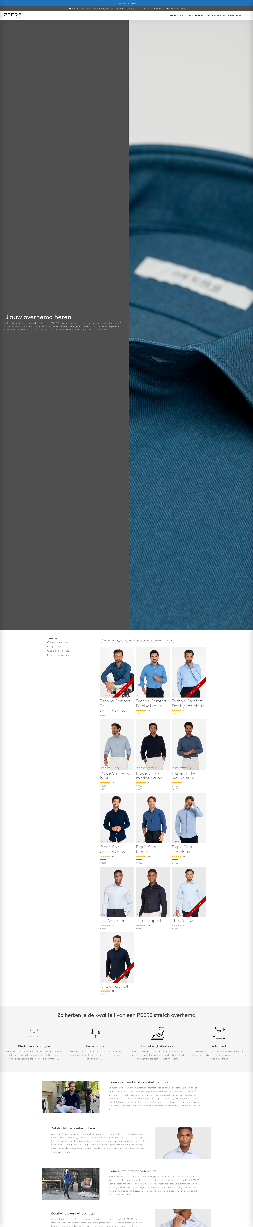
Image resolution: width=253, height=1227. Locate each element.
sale (134, 2)
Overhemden (175, 15)
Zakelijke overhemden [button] (60, 650)
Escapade (137, 1133)
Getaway (168, 1098)
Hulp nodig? (215, 15)
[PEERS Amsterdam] (13, 15)
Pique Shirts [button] (55, 646)
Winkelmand (234, 15)
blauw (140, 1176)
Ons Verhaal (195, 15)
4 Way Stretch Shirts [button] (59, 642)
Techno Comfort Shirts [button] (60, 655)
